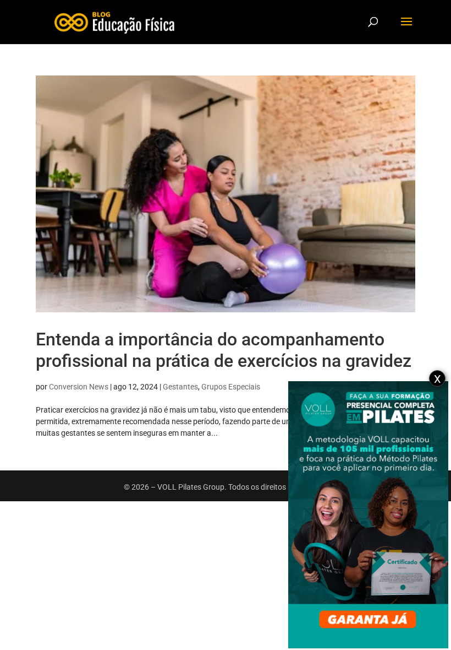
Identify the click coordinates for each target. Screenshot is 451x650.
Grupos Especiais (230, 386)
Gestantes (180, 386)
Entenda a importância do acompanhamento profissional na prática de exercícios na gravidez (223, 350)
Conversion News (78, 386)
